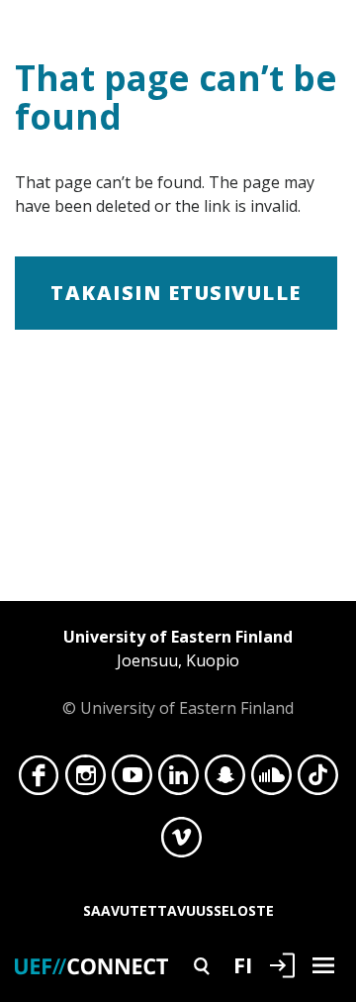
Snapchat (225, 780)
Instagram (85, 780)
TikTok (318, 780)
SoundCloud (271, 780)
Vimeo (181, 842)
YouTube (132, 780)
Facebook (39, 780)
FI (242, 964)
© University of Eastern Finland (178, 672)
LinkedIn (178, 780)
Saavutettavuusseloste (178, 910)
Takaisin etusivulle (176, 292)
